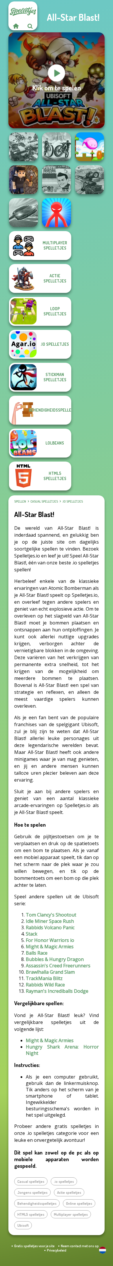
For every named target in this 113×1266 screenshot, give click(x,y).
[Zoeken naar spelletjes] (30, 26)
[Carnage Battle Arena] (23, 146)
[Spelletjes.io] (15, 26)
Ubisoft (23, 1225)
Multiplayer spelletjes (71, 1214)
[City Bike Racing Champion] (56, 146)
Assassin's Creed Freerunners (58, 965)
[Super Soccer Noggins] (56, 179)
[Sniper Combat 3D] (89, 179)
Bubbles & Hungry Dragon (55, 959)
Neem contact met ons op (80, 1246)
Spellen (20, 501)
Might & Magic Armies (50, 946)
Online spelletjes (79, 1203)
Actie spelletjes (69, 1192)
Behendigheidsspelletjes (37, 1203)
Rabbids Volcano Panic (50, 927)
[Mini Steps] (89, 146)
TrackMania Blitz (44, 978)
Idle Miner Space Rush (50, 921)
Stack (31, 934)
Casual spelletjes (44, 501)
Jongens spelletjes (32, 1192)
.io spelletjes (72, 501)
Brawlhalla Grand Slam (50, 972)
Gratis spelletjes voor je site (34, 1246)
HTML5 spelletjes (30, 1214)
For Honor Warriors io (50, 940)
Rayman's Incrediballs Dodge (57, 991)
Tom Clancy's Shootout (51, 915)
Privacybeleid (56, 1250)
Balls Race (37, 953)
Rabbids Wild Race (45, 984)
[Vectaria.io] (23, 179)
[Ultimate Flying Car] (23, 212)
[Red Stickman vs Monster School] (56, 212)
